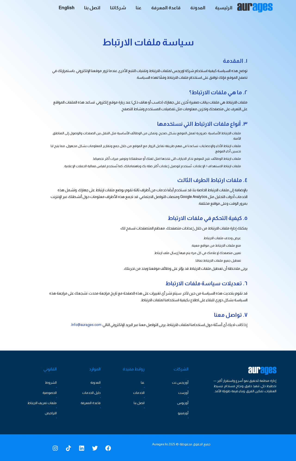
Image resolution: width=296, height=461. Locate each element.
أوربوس (182, 403)
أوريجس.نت (180, 382)
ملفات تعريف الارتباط (42, 403)
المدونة (95, 382)
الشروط (51, 382)
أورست (183, 393)
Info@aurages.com (86, 325)
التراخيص (51, 413)
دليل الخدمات (91, 393)
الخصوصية (50, 393)
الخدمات (139, 393)
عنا (143, 382)
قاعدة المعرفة (91, 403)
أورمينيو (183, 413)
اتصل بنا (139, 403)
